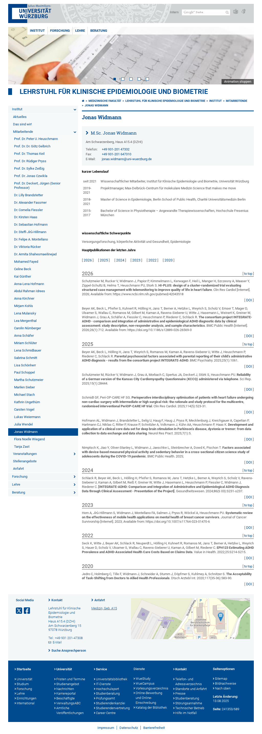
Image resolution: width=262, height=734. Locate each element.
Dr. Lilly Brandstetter (28, 195)
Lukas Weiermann (27, 417)
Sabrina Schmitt (25, 358)
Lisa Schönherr (25, 365)
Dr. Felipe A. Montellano (31, 239)
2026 (88, 260)
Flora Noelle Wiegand (29, 439)
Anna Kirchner (24, 298)
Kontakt (56, 600)
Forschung (60, 30)
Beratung (98, 30)
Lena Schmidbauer (27, 350)
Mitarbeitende (23, 132)
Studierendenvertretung (112, 708)
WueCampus (145, 683)
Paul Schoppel (24, 372)
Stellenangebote (25, 461)
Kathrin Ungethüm (27, 402)
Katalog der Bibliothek (151, 707)
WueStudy (143, 679)
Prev (17, 56)
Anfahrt (18, 468)
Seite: (217, 709)
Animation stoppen (237, 81)
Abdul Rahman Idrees (29, 291)
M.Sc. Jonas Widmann (113, 133)
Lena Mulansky (25, 313)
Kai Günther (22, 276)
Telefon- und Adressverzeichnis (188, 681)
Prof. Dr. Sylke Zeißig (29, 168)
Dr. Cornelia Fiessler (28, 210)
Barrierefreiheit (154, 728)
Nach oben (223, 688)
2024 (120, 260)
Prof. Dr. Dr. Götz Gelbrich (32, 146)
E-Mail (57, 642)
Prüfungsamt (105, 698)
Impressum (105, 728)
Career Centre (106, 713)
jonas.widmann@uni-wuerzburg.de (127, 159)
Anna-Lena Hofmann (29, 284)
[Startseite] (83, 101)
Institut (37, 30)
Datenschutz (128, 728)
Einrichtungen (26, 698)
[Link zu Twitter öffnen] (19, 610)
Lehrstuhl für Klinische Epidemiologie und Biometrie (165, 101)
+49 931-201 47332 (115, 149)
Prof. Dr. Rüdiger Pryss (30, 161)
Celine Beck (22, 269)
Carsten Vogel (24, 409)
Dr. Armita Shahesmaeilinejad (35, 254)
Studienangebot (67, 684)
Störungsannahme (188, 703)
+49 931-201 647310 (116, 154)
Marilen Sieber (24, 387)
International (26, 703)
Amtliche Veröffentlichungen (70, 710)
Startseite (24, 669)
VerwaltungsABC (68, 703)
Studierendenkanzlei (110, 703)
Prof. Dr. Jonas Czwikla (30, 176)
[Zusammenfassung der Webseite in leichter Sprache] (235, 11)
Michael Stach (24, 395)
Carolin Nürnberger (27, 328)
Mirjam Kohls (23, 306)
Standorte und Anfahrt (191, 689)
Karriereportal (66, 693)
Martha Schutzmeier (28, 380)
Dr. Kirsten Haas (25, 217)
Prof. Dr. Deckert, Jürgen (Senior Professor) (37, 185)
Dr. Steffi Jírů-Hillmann (30, 232)
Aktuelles (20, 117)
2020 (169, 260)
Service (101, 669)
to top (248, 274)
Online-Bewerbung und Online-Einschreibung (149, 698)
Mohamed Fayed (26, 262)
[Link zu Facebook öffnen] (27, 610)
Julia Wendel (23, 424)
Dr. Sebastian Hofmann (31, 224)
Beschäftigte (65, 698)
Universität (24, 679)
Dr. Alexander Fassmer (30, 202)
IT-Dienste (103, 684)
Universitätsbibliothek (111, 679)
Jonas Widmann (26, 432)
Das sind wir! (22, 124)
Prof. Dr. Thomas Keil (29, 154)
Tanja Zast (21, 446)
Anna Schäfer (24, 335)
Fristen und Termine (70, 679)
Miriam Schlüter (25, 343)
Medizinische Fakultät (105, 101)
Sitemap (221, 679)
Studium (23, 684)
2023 (136, 260)
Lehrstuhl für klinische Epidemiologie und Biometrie (114, 91)
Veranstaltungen (25, 454)
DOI (249, 300)
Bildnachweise (225, 683)
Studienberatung (108, 693)
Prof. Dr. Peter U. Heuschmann (36, 139)
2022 (152, 260)
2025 (104, 260)
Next (244, 56)
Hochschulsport (107, 689)
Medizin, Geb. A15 (104, 608)
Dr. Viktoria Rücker (27, 247)
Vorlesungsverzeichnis (152, 688)
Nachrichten (65, 689)
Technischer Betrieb (189, 708)
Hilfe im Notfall (186, 713)
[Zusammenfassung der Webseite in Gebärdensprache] (243, 11)
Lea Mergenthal (25, 321)
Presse (180, 693)
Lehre (80, 30)
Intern (174, 12)
